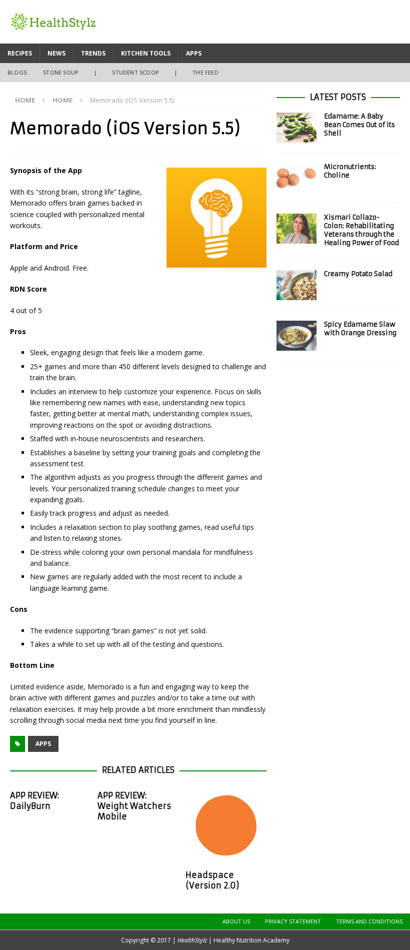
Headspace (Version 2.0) (213, 880)
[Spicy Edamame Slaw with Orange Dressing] (296, 336)
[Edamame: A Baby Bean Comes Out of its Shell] (296, 128)
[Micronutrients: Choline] (296, 178)
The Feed (205, 72)
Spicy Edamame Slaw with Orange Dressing (360, 328)
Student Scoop (135, 72)
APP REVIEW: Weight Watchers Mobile (134, 805)
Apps (194, 53)
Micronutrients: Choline (350, 171)
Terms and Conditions (369, 921)
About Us (236, 921)
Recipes (20, 53)
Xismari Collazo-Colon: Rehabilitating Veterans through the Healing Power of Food (361, 230)
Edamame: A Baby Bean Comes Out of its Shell (359, 125)
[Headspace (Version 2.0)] (226, 825)
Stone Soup (60, 72)
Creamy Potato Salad (358, 274)
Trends (93, 53)
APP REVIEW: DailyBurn (34, 800)
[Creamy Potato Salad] (296, 285)
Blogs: (18, 72)
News (57, 53)
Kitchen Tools (145, 53)
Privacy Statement (293, 921)
